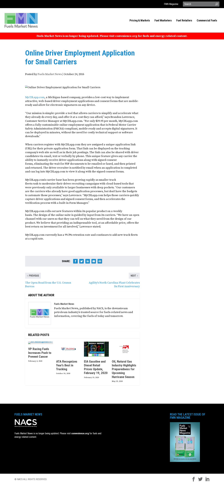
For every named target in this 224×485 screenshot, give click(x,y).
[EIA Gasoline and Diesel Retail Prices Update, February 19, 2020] (96, 349)
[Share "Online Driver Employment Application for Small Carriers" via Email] (94, 261)
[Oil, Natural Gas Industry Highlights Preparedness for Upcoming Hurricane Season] (124, 349)
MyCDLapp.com (34, 97)
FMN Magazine (171, 4)
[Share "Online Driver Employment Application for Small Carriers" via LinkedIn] (88, 261)
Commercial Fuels (207, 20)
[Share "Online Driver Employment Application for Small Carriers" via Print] (100, 261)
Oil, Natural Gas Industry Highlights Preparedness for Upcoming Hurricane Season (124, 369)
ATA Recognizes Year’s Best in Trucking (66, 365)
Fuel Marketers (163, 20)
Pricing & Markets (140, 20)
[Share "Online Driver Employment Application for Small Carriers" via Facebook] (75, 261)
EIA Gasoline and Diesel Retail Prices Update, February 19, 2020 (96, 367)
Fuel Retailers (184, 20)
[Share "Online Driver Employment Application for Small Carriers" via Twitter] (81, 261)
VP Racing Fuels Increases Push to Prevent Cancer (39, 352)
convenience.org (80, 433)
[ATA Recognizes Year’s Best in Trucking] (68, 349)
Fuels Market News (50, 74)
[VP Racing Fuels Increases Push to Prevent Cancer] (40, 343)
